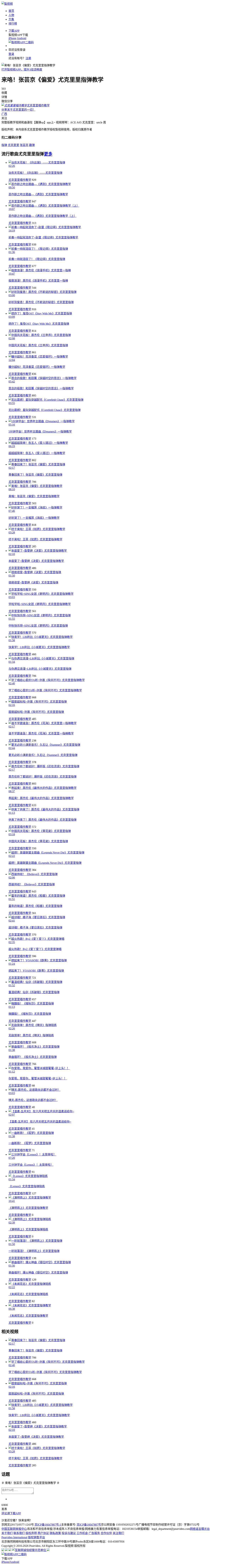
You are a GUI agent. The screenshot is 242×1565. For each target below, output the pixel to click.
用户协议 (43, 1533)
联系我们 (19, 1533)
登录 (11, 54)
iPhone (12, 38)
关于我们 (7, 1533)
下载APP (14, 30)
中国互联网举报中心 (14, 1528)
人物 (11, 15)
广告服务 (94, 1533)
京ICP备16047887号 (89, 1524)
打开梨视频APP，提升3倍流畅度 (21, 69)
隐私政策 (55, 1533)
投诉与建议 (69, 1533)
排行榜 (13, 23)
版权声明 (31, 1533)
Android (21, 38)
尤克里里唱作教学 (20, 179)
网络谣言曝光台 (200, 1528)
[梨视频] (7, 3)
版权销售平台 (36, 1537)
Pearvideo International (14, 1537)
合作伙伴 (106, 1533)
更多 (48, 154)
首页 (11, 10)
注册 (28, 58)
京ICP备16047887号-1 (48, 1524)
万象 (11, 19)
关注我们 (118, 1533)
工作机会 (82, 1533)
